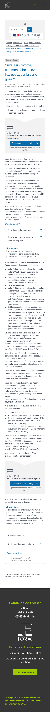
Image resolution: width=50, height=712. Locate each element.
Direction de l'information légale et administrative (23, 574)
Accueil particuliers (14, 42)
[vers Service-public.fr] (27, 36)
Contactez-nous (25, 672)
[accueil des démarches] (25, 23)
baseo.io (28, 577)
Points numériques (19, 558)
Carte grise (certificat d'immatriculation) (22, 45)
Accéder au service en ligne (24, 143)
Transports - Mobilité (32, 42)
